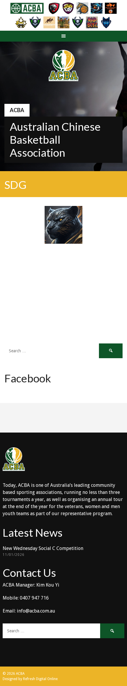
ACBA (17, 110)
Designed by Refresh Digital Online (30, 679)
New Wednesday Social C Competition (43, 548)
